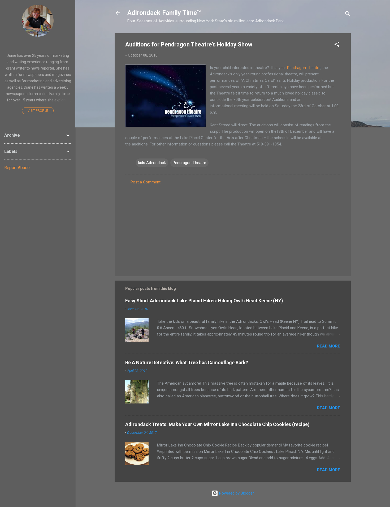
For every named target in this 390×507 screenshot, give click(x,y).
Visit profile (38, 111)
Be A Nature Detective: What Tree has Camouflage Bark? (186, 362)
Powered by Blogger (236, 493)
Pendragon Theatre (303, 67)
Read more (328, 346)
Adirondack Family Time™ (164, 12)
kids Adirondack (152, 162)
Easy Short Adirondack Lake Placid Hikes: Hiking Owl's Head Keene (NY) (204, 300)
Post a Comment (146, 182)
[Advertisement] (232, 227)
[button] (337, 45)
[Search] (347, 14)
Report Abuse (17, 167)
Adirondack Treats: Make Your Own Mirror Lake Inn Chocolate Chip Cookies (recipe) (217, 424)
